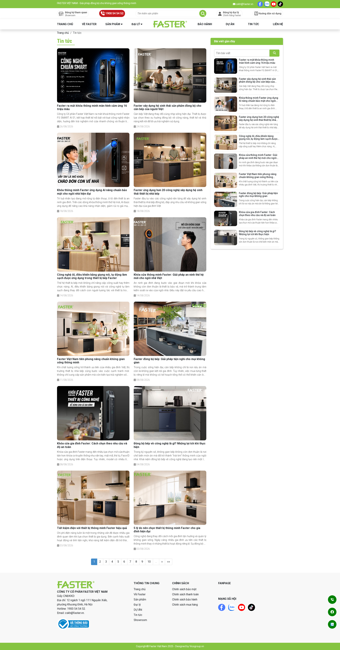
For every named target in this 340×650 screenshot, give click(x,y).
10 (149, 561)
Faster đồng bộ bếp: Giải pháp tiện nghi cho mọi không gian (258, 195)
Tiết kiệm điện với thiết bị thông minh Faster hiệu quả (92, 528)
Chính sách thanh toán (185, 594)
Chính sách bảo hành (184, 599)
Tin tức (253, 24)
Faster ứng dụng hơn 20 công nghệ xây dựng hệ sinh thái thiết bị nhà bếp (259, 120)
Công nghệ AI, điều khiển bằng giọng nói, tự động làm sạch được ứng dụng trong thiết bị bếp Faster (92, 276)
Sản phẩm (112, 24)
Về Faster (89, 24)
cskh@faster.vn (244, 4)
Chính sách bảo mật (184, 589)
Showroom (140, 620)
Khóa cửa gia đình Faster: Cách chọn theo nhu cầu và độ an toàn (257, 214)
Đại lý (136, 24)
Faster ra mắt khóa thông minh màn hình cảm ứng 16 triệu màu (257, 61)
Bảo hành (205, 24)
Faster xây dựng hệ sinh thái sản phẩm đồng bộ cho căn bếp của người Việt (257, 81)
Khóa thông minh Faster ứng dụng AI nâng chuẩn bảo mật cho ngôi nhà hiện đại (258, 100)
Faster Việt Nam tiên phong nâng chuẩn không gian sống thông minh (257, 177)
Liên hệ (278, 24)
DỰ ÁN (230, 24)
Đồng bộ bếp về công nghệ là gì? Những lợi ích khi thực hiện (257, 233)
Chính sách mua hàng (185, 604)
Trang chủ (65, 24)
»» (168, 561)
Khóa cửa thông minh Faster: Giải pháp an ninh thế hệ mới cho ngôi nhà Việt (258, 158)
